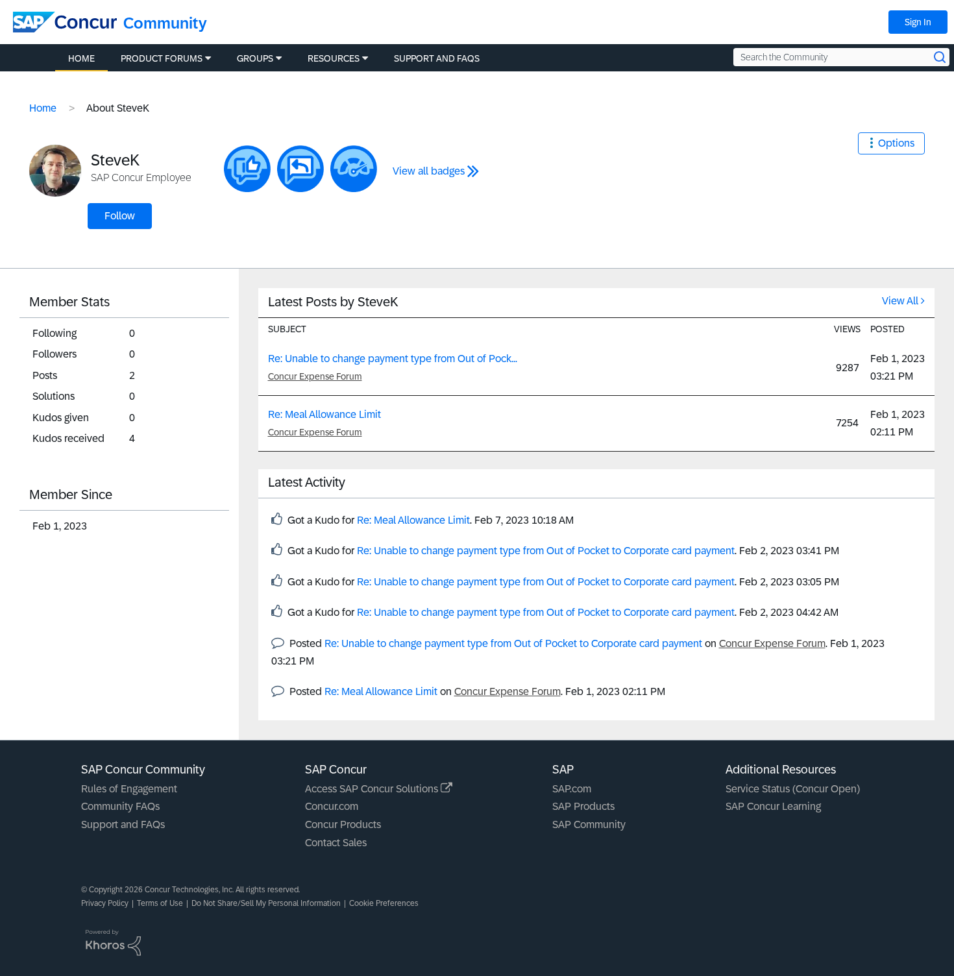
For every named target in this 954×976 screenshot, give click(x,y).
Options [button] (896, 143)
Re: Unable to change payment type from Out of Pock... (392, 358)
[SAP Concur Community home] (65, 22)
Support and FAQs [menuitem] (437, 58)
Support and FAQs (123, 824)
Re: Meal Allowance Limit (324, 414)
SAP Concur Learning (773, 806)
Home (42, 108)
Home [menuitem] (81, 58)
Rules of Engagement (129, 788)
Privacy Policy (104, 903)
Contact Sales (336, 842)
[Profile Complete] (353, 168)
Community (165, 23)
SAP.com (571, 788)
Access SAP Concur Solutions (373, 788)
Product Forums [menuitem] (161, 58)
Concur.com (331, 806)
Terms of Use (160, 903)
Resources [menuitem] (334, 58)
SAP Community (589, 824)
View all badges (429, 171)
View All (900, 300)
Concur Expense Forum (315, 376)
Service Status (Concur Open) (793, 788)
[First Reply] (300, 168)
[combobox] (841, 57)
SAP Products (583, 806)
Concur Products (343, 824)
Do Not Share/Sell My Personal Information (266, 903)
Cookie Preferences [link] (384, 903)
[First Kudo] (247, 168)
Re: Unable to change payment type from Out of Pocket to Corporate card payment (546, 550)
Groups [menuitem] (255, 58)
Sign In (918, 22)
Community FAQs (120, 806)
